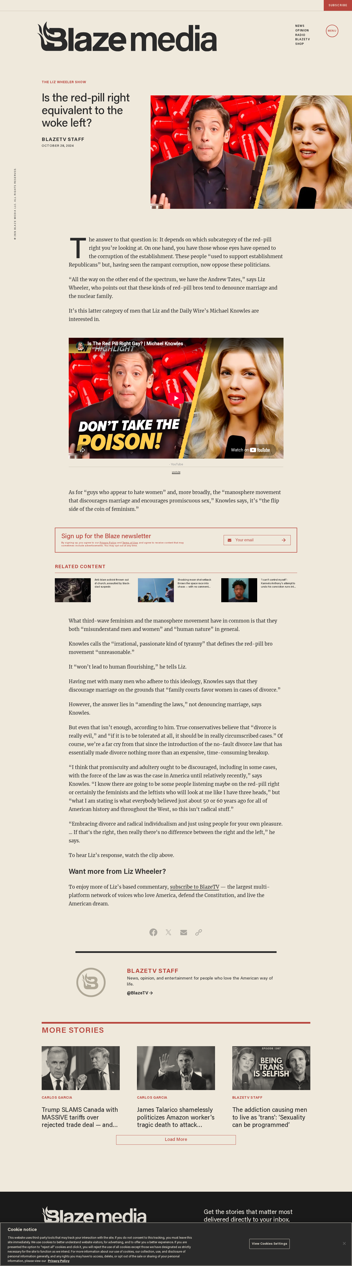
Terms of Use (130, 543)
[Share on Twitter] (168, 932)
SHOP (299, 44)
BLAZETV (302, 39)
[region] (176, 1244)
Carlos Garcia (57, 1098)
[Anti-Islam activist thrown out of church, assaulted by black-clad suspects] (73, 589)
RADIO (300, 35)
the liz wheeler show (64, 82)
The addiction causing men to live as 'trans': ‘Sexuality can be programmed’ (269, 1118)
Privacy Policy (108, 543)
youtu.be (176, 472)
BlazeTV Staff (63, 139)
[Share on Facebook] (153, 932)
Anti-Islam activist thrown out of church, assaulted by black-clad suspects (112, 583)
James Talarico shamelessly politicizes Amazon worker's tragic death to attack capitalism (175, 1118)
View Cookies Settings (269, 1243)
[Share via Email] (183, 932)
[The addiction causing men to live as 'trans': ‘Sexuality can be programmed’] (271, 1067)
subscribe (338, 5)
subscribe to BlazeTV (194, 887)
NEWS (300, 26)
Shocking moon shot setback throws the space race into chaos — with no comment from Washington (194, 583)
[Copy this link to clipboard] (199, 932)
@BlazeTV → (140, 993)
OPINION (302, 30)
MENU (332, 31)
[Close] (344, 1243)
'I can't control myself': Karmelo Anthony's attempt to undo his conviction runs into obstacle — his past (278, 583)
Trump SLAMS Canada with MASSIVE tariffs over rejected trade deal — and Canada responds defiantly (80, 1118)
